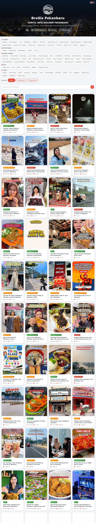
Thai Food (58, 45)
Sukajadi (4, 75)
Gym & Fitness (32, 55)
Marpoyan (34, 72)
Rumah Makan (13, 42)
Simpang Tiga (85, 72)
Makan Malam (21, 50)
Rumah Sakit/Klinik (20, 61)
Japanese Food (41, 45)
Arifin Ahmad (12, 72)
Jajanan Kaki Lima (52, 42)
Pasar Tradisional (57, 58)
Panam (41, 72)
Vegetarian (82, 45)
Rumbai (65, 72)
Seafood (75, 45)
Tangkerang (12, 75)
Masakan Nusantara (76, 42)
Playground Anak (69, 58)
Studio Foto (49, 61)
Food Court (42, 42)
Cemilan (30, 50)
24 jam (36, 50)
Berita (18, 67)
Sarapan (4, 50)
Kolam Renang (87, 55)
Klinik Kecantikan (76, 55)
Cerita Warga (26, 67)
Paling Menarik (33, 80)
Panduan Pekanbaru (39, 30)
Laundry (24, 58)
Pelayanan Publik (43, 67)
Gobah (20, 72)
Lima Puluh (27, 72)
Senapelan (76, 72)
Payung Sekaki (49, 72)
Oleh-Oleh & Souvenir (38, 58)
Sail (71, 72)
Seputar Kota (5, 67)
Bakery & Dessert (64, 42)
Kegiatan (34, 67)
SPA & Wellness (31, 61)
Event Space (23, 55)
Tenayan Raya (21, 75)
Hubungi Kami (65, 30)
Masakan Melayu (87, 42)
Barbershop (5, 55)
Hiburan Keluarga (43, 55)
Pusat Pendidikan (86, 58)
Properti (78, 58)
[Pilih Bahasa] (92, 2)
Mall (29, 58)
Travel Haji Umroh (68, 61)
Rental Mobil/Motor (7, 61)
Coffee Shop (27, 42)
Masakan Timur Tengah (20, 45)
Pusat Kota (58, 72)
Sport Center (40, 61)
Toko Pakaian (58, 61)
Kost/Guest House (14, 58)
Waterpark (78, 61)
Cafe (20, 42)
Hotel (51, 55)
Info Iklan (53, 30)
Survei (13, 67)
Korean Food (51, 45)
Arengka (4, 72)
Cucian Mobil (14, 55)
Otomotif (48, 58)
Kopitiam (35, 42)
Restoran (4, 42)
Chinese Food (31, 45)
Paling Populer (21, 80)
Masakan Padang (6, 45)
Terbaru (12, 80)
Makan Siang (12, 50)
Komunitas (5, 58)
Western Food (67, 45)
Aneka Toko (86, 61)
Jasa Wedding (58, 55)
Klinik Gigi (67, 55)
